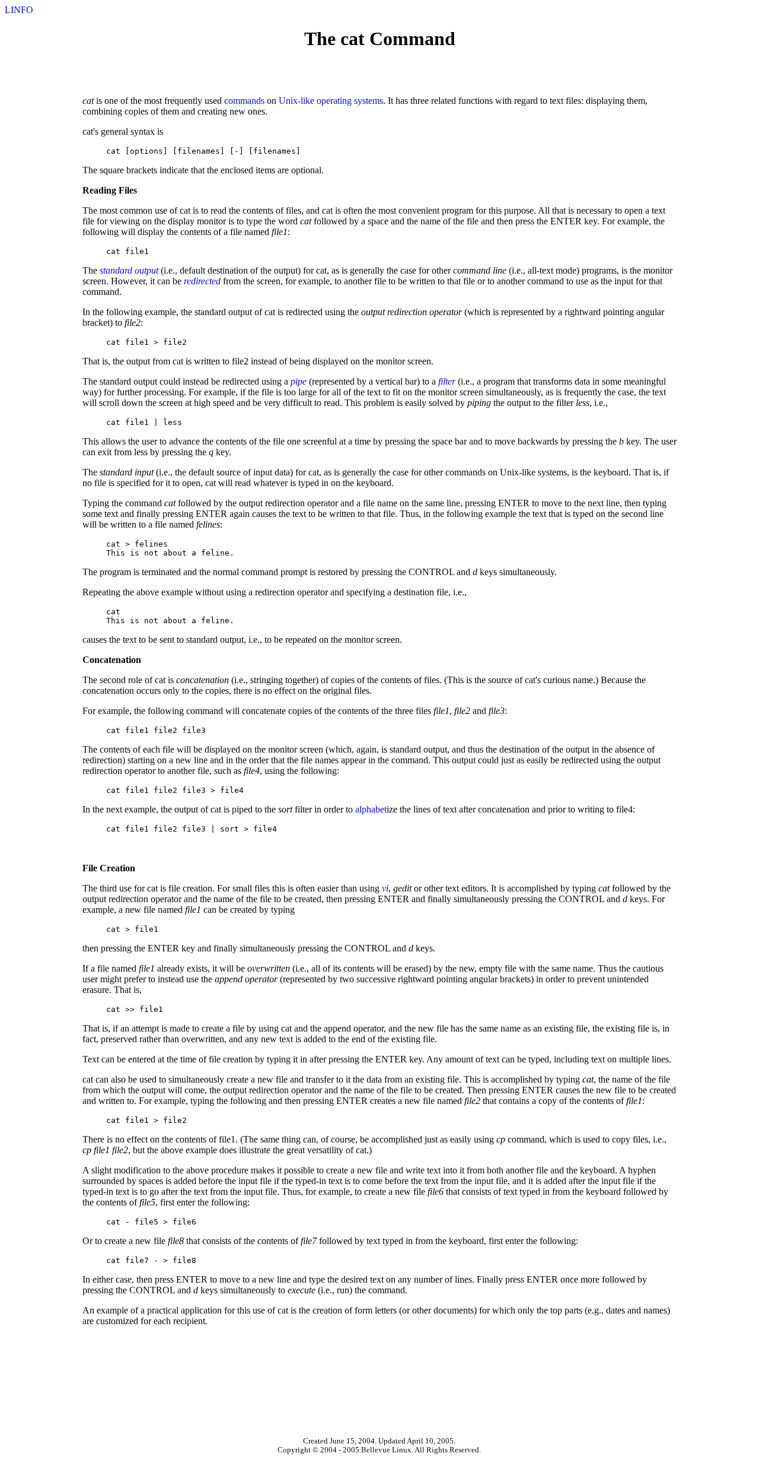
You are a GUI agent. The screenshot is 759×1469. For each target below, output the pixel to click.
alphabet (371, 809)
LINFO (19, 10)
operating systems (350, 101)
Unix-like (296, 101)
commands (244, 101)
